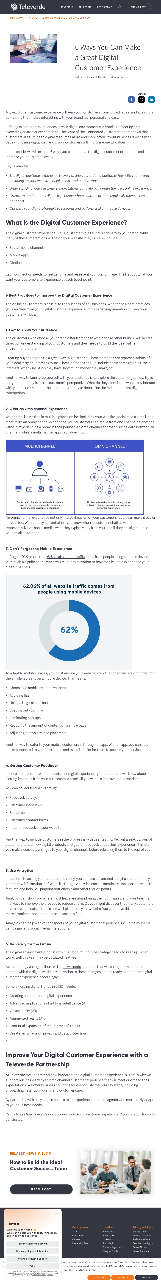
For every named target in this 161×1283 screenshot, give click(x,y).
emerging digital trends (33, 986)
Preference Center (142, 1239)
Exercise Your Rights (143, 1243)
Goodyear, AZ (109, 1231)
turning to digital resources (50, 137)
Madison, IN (108, 1239)
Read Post (41, 1189)
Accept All (99, 1277)
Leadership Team (80, 1243)
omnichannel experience (47, 422)
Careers (76, 1239)
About (75, 1231)
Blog (33, 18)
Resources (85, 7)
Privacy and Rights (143, 1227)
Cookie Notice (140, 1247)
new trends (72, 967)
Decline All (123, 1277)
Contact (138, 7)
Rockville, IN (108, 1243)
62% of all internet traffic (66, 557)
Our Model (77, 1235)
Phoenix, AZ (108, 1235)
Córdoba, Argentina (112, 1247)
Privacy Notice (140, 1231)
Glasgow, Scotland (111, 1251)
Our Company (105, 7)
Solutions (67, 7)
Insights (17, 18)
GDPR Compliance (142, 1235)
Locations (108, 1227)
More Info (146, 1277)
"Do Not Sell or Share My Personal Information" (71, 1270)
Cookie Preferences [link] (142, 1251)
